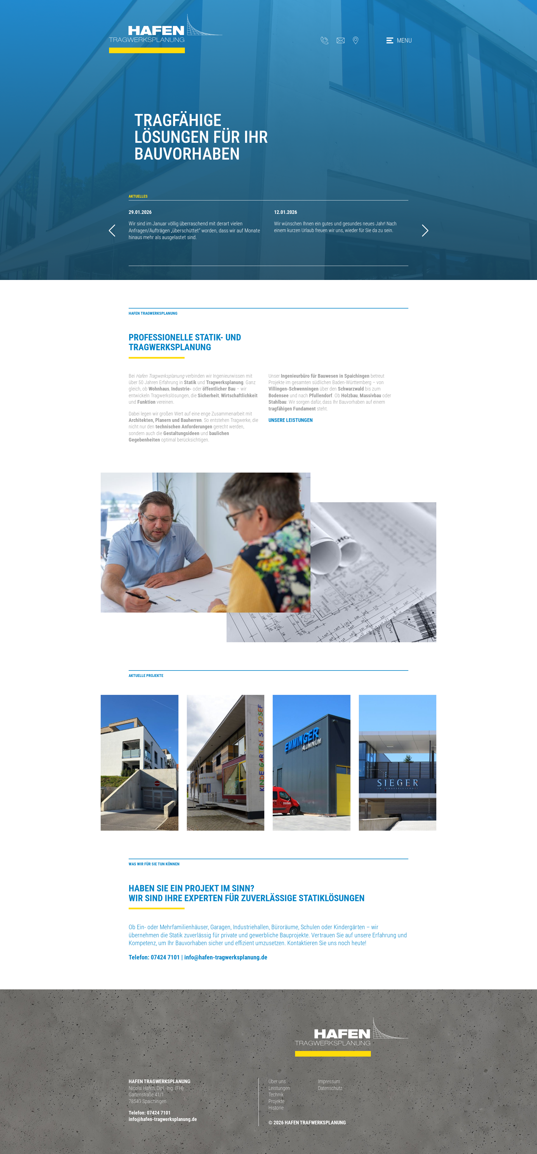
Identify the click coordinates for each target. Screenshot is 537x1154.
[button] (425, 230)
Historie (276, 1108)
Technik (276, 1094)
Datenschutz (330, 1088)
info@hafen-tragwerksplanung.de (225, 957)
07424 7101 (165, 957)
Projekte (276, 1101)
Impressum (329, 1081)
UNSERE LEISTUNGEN (290, 420)
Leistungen (279, 1088)
